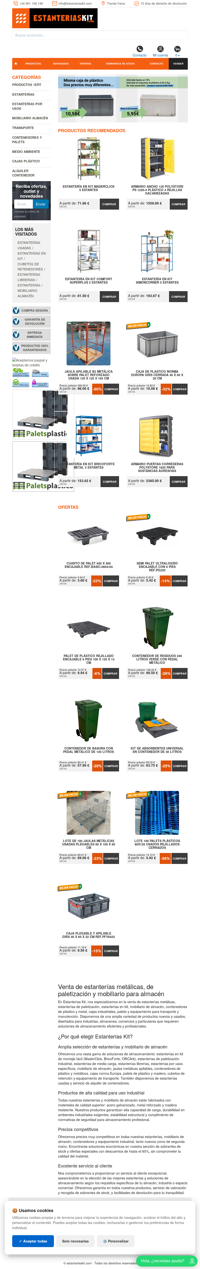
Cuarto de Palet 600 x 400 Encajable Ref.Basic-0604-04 (89, 565)
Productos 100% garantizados (35, 348)
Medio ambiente (26, 151)
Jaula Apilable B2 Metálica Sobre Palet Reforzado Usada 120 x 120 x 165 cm (89, 375)
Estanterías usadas (29, 245)
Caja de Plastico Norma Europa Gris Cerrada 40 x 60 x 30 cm (157, 375)
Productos (33, 63)
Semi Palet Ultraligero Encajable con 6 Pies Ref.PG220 (157, 567)
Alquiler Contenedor (23, 173)
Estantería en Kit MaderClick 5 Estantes (89, 188)
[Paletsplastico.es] (43, 413)
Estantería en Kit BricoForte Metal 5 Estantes (89, 466)
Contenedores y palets (27, 139)
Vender (178, 63)
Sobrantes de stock (120, 63)
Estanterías (23, 94)
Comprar (109, 204)
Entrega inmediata (35, 335)
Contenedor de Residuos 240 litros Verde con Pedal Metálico (157, 659)
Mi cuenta (160, 55)
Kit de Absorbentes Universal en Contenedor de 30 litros (157, 750)
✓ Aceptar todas (33, 1241)
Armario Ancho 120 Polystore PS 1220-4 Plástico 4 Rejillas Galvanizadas (157, 190)
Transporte (23, 127)
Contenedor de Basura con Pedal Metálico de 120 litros (88, 750)
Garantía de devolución (35, 321)
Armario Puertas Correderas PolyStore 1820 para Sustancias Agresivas (157, 467)
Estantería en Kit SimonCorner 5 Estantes (157, 281)
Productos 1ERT (26, 84)
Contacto (140, 55)
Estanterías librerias (29, 277)
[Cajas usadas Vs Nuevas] (123, 98)
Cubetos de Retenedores (30, 266)
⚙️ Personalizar (116, 1241)
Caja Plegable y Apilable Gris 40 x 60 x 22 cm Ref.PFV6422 (88, 935)
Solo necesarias (75, 1241)
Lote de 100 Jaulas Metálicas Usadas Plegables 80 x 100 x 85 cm (88, 844)
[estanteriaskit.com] (55, 17)
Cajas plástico (26, 161)
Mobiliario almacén (30, 118)
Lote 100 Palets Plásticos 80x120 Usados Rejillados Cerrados (157, 844)
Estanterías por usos (27, 106)
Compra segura (34, 310)
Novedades (61, 63)
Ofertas (85, 63)
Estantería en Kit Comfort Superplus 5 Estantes (88, 281)
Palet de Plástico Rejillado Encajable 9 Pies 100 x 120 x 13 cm (88, 659)
